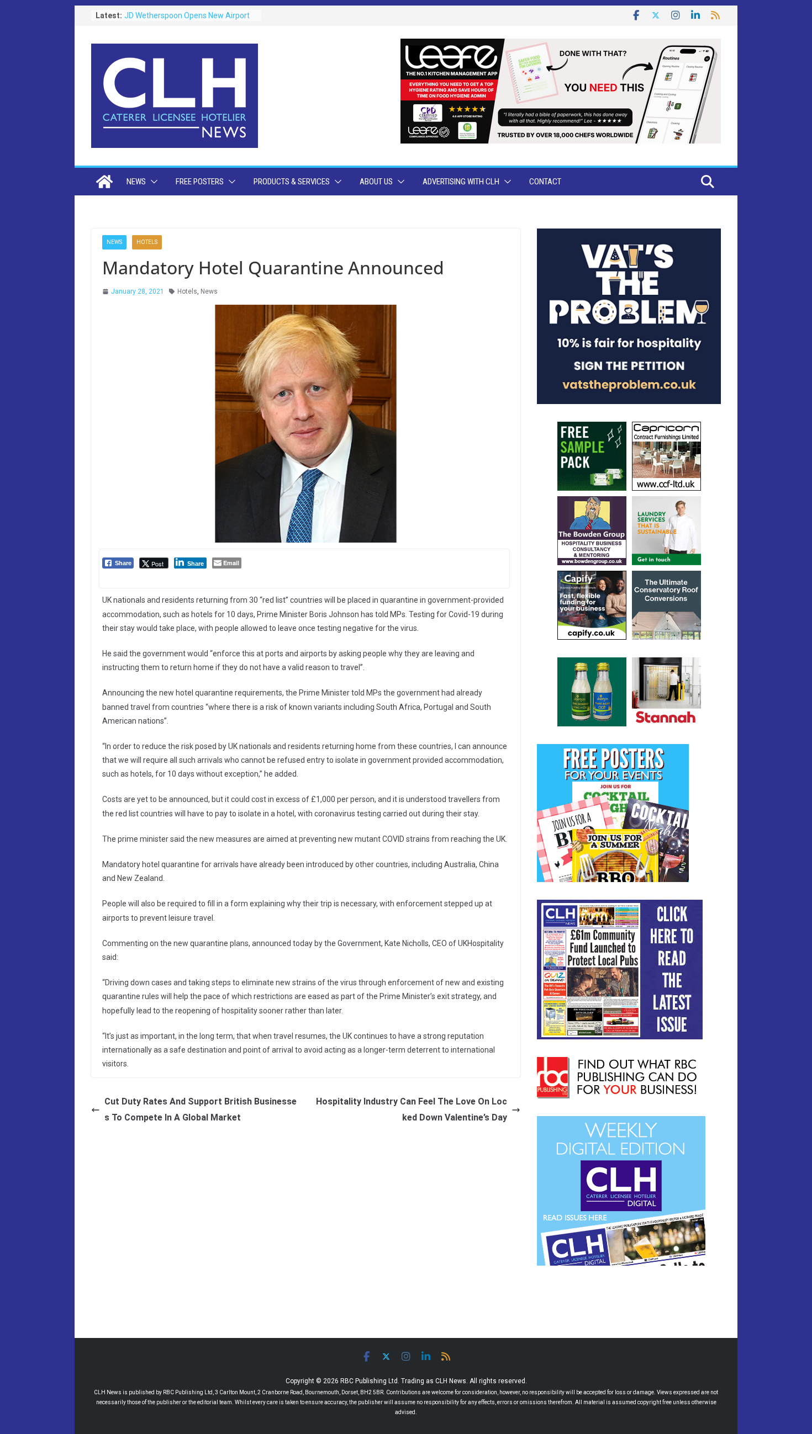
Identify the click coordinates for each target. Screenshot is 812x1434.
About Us (376, 182)
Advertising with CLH (461, 182)
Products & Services (292, 182)
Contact (545, 182)
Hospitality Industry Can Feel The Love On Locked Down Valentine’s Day (411, 1109)
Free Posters (200, 182)
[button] (152, 181)
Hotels (146, 242)
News (136, 182)
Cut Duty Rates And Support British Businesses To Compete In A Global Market (200, 1109)
